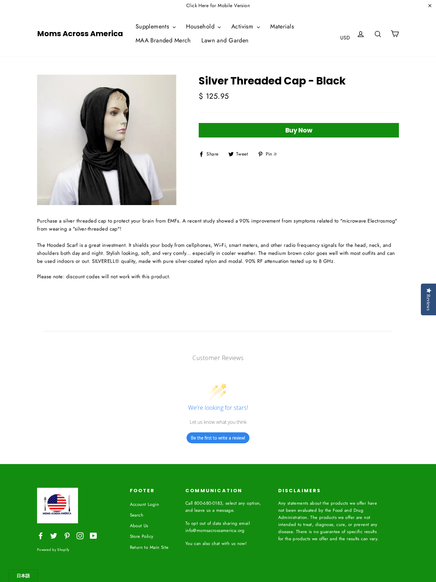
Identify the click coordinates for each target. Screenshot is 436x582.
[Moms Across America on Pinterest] (67, 535)
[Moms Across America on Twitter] (53, 535)
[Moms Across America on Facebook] (40, 535)
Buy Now (298, 130)
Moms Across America (80, 33)
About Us (139, 525)
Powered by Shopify (53, 549)
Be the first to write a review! (218, 438)
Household (201, 26)
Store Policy (142, 536)
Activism (243, 26)
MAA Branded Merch (163, 40)
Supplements (153, 26)
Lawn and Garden (225, 40)
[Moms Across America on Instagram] (80, 535)
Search (137, 515)
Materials (282, 26)
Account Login (144, 504)
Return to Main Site (149, 547)
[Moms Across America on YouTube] (93, 535)
